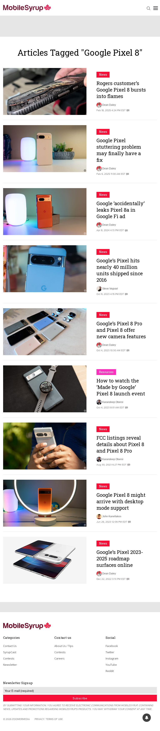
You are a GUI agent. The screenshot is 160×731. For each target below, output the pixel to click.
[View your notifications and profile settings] (146, 717)
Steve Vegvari (110, 288)
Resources (106, 372)
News (103, 75)
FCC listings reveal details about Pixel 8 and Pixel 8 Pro (120, 444)
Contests (8, 658)
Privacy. (40, 719)
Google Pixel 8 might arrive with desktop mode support (120, 501)
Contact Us (10, 646)
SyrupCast (9, 652)
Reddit (110, 671)
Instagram (112, 658)
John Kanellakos (111, 516)
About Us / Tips (63, 646)
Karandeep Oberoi (112, 402)
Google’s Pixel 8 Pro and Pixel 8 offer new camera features (121, 330)
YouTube (111, 665)
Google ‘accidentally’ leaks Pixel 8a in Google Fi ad (120, 210)
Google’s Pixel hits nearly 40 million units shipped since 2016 (119, 270)
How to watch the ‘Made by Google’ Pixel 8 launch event (120, 387)
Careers (59, 658)
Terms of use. (54, 719)
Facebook (112, 646)
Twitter (110, 652)
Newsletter (10, 665)
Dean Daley (109, 104)
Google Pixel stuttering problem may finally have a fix (118, 150)
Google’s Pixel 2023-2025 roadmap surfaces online (119, 558)
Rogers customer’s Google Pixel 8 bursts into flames (121, 89)
